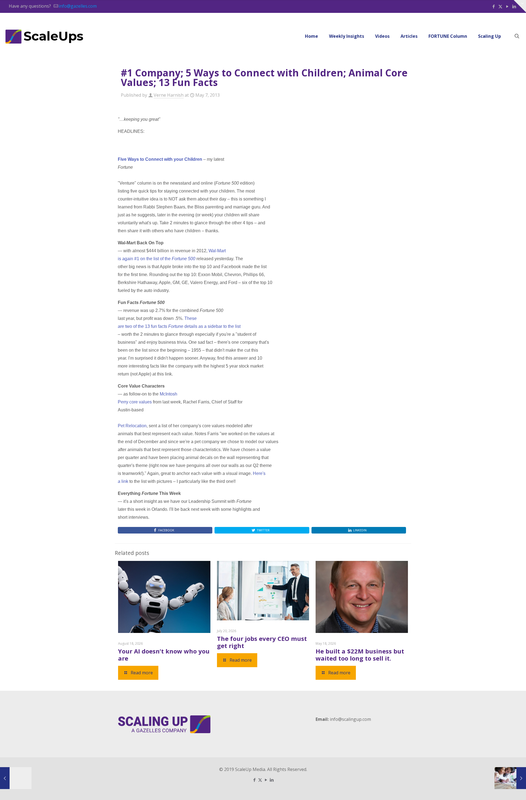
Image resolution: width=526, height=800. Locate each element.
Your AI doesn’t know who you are (164, 654)
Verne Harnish (169, 95)
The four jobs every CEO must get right (262, 642)
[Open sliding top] (520, 6)
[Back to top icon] (499, 789)
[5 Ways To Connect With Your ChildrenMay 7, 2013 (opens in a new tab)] (510, 778)
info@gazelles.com (78, 6)
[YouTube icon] (507, 6)
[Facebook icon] (493, 6)
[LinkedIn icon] (272, 779)
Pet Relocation (132, 425)
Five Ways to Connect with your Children (160, 159)
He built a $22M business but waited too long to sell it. (360, 654)
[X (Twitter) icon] (500, 6)
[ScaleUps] (44, 36)
